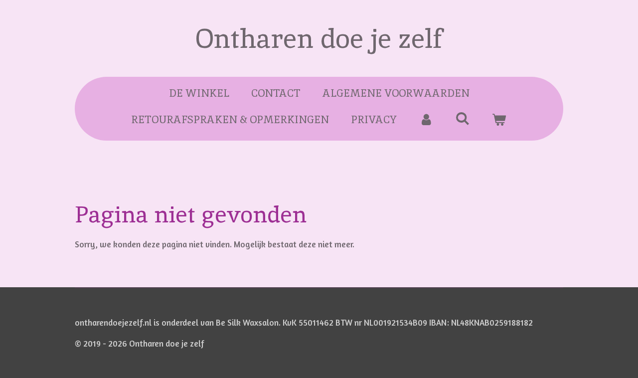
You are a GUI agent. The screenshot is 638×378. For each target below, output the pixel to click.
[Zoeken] (462, 118)
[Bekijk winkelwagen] (499, 120)
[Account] (426, 120)
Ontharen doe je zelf (319, 38)
